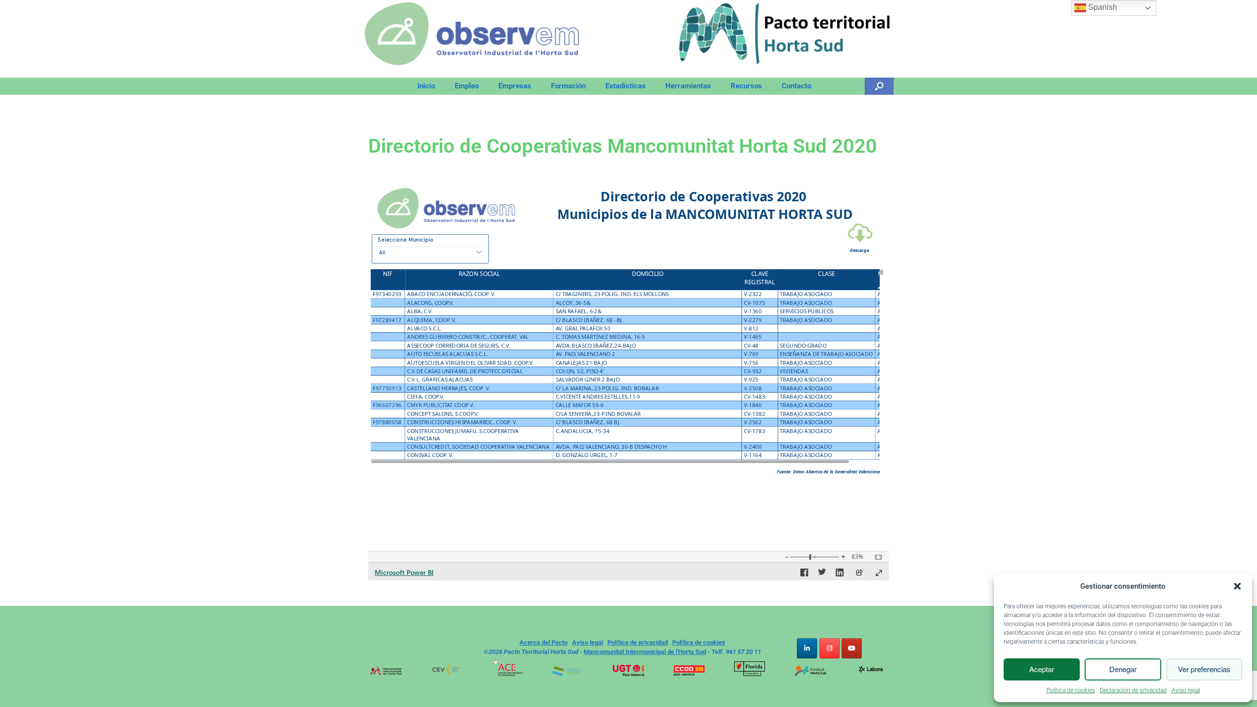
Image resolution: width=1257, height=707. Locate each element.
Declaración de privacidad (1133, 690)
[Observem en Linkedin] (807, 648)
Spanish (1101, 7)
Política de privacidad (637, 642)
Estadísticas (625, 86)
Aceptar (1041, 669)
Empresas (514, 86)
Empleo (467, 86)
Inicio (426, 86)
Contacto (796, 86)
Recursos (746, 86)
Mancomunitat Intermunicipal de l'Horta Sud (645, 651)
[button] (1237, 586)
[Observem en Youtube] (852, 648)
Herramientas (688, 86)
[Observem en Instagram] (830, 648)
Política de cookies (1070, 690)
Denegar (1123, 669)
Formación (568, 86)
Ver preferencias (1204, 669)
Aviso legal (1186, 690)
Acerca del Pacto (543, 642)
